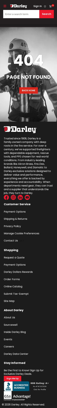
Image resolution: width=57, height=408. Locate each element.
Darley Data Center (16, 354)
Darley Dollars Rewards (18, 272)
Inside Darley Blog (15, 332)
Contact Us (11, 240)
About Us (9, 317)
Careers (9, 346)
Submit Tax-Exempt (16, 294)
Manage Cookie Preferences (21, 233)
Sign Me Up (12, 378)
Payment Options (15, 212)
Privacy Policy (12, 226)
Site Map (9, 301)
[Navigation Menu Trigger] (5, 6)
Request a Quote (14, 257)
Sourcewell (10, 325)
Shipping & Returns (15, 219)
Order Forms (12, 279)
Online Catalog (13, 286)
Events (8, 339)
